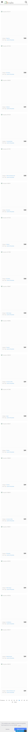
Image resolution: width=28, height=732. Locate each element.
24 (14, 700)
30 (12, 702)
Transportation (9, 141)
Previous (2, 700)
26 (19, 700)
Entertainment (9, 656)
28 (24, 700)
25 (16, 700)
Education (8, 553)
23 (11, 700)
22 (9, 700)
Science (7, 244)
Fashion (8, 347)
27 (21, 700)
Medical (8, 107)
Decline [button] (7, 729)
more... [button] (19, 725)
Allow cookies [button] (20, 729)
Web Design (8, 313)
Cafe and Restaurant (10, 175)
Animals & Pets (9, 381)
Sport (7, 416)
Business (8, 72)
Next (15, 702)
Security (8, 38)
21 (6, 700)
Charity (7, 450)
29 (26, 700)
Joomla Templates (10, 39)
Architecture (8, 622)
